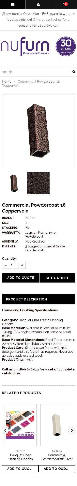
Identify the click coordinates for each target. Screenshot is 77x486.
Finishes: (9, 246)
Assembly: (10, 241)
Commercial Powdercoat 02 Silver (56, 457)
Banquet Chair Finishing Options (20, 457)
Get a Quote (57, 278)
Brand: (7, 218)
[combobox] (38, 72)
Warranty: (11, 232)
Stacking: (10, 227)
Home (6, 81)
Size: (5, 223)
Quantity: (9, 258)
